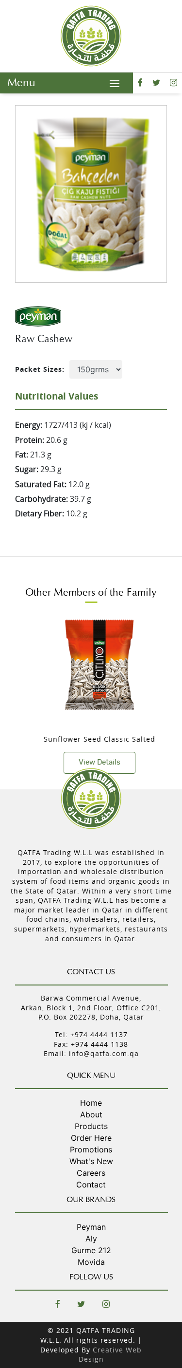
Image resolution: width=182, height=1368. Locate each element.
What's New (91, 1161)
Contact (91, 1184)
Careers (91, 1173)
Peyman (91, 1227)
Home (91, 1103)
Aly (91, 1238)
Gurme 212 (91, 1250)
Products (91, 1126)
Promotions (91, 1149)
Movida (91, 1262)
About (91, 1114)
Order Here (91, 1138)
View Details (92, 762)
